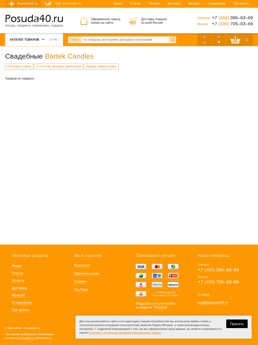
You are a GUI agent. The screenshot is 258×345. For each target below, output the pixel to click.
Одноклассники (86, 273)
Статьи (135, 3)
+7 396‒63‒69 (218, 269)
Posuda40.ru (27, 337)
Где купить (241, 3)
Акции (118, 3)
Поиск (75, 39)
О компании (217, 3)
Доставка (174, 3)
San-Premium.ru (68, 3)
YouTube (81, 289)
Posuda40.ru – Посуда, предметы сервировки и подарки (34, 21)
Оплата (154, 3)
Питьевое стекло (19, 66)
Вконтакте (82, 265)
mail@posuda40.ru (213, 302)
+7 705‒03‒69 (218, 281)
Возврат (195, 3)
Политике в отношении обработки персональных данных (124, 332)
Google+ (80, 281)
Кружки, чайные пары (101, 66)
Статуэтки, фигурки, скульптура (58, 66)
